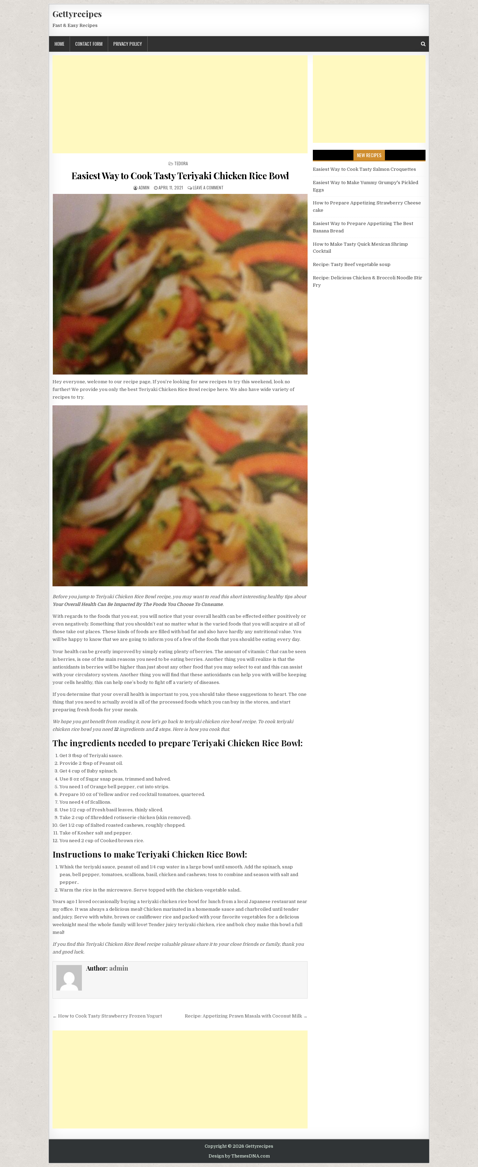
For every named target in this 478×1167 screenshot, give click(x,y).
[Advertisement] (180, 104)
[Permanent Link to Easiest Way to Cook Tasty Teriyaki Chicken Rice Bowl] (180, 284)
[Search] (423, 44)
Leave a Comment (208, 187)
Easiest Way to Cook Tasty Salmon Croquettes (364, 169)
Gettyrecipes (77, 13)
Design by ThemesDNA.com (239, 1156)
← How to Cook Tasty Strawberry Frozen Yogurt (107, 1016)
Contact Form (89, 43)
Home (59, 43)
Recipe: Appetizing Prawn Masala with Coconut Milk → (246, 1016)
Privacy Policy (127, 43)
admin (144, 187)
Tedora (181, 163)
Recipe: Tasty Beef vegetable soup (352, 264)
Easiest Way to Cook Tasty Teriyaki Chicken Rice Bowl (180, 175)
